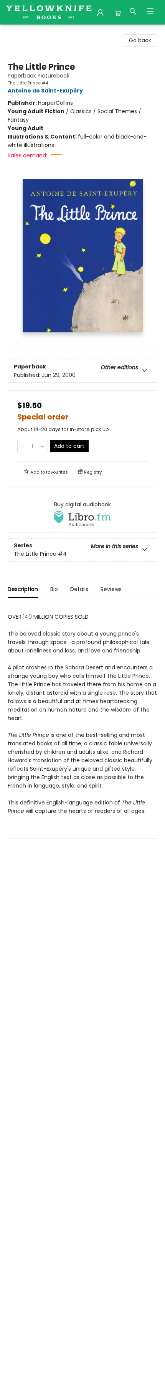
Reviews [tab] (111, 589)
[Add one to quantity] (43, 446)
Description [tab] (23, 589)
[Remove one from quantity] (22, 446)
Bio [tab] (54, 589)
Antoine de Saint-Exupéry (45, 90)
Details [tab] (79, 589)
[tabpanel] (82, 721)
